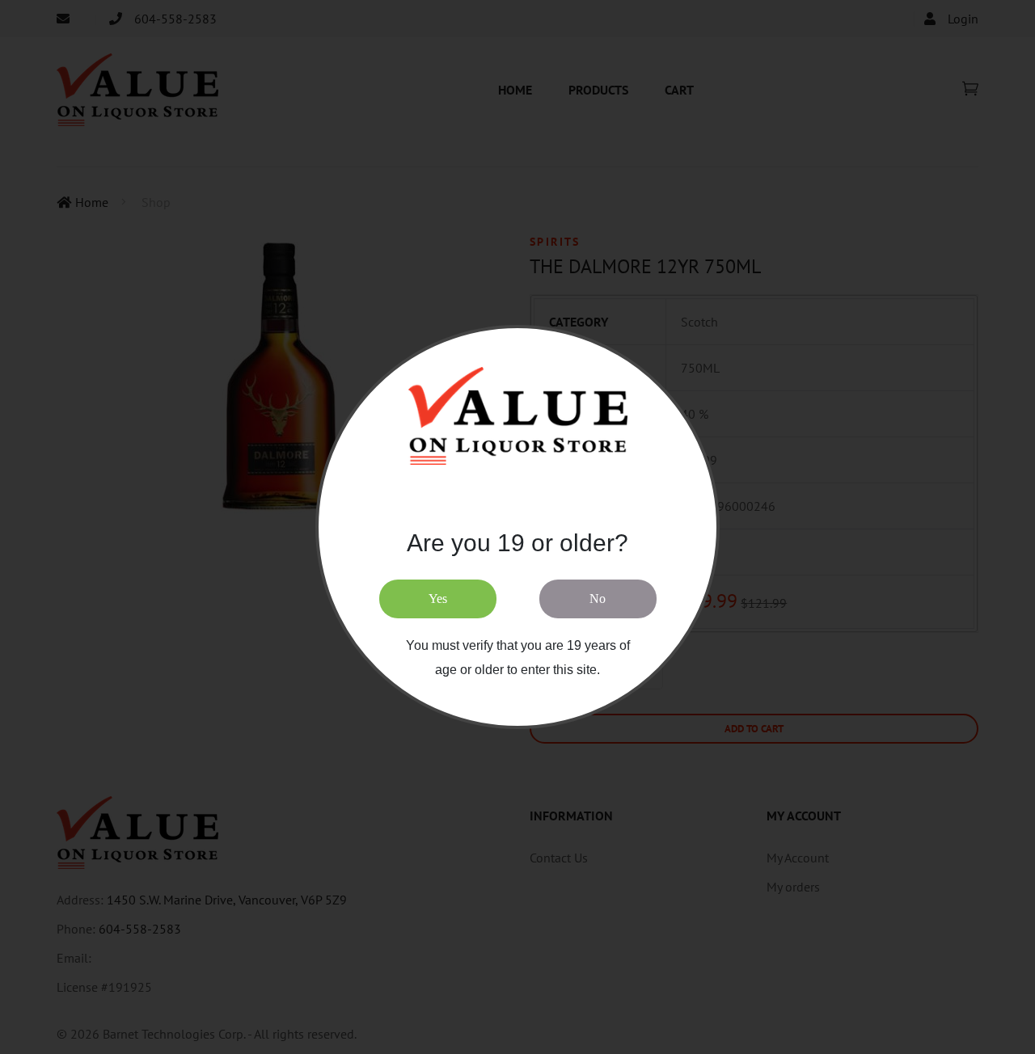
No (597, 598)
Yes (438, 598)
